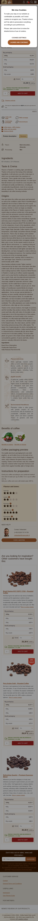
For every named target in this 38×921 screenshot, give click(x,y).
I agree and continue (19, 42)
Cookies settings (19, 38)
